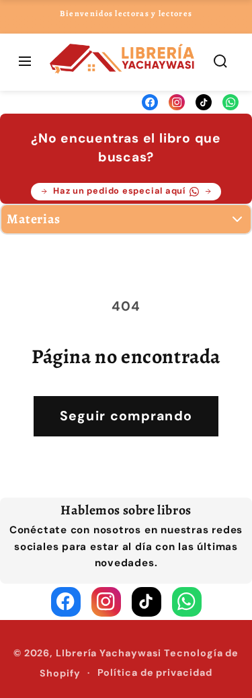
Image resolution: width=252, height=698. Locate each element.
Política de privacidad (154, 672)
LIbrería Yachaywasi (108, 653)
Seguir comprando (126, 416)
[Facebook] (150, 102)
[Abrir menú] (24, 62)
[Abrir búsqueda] (220, 62)
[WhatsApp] (230, 102)
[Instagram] (177, 102)
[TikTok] (204, 102)
